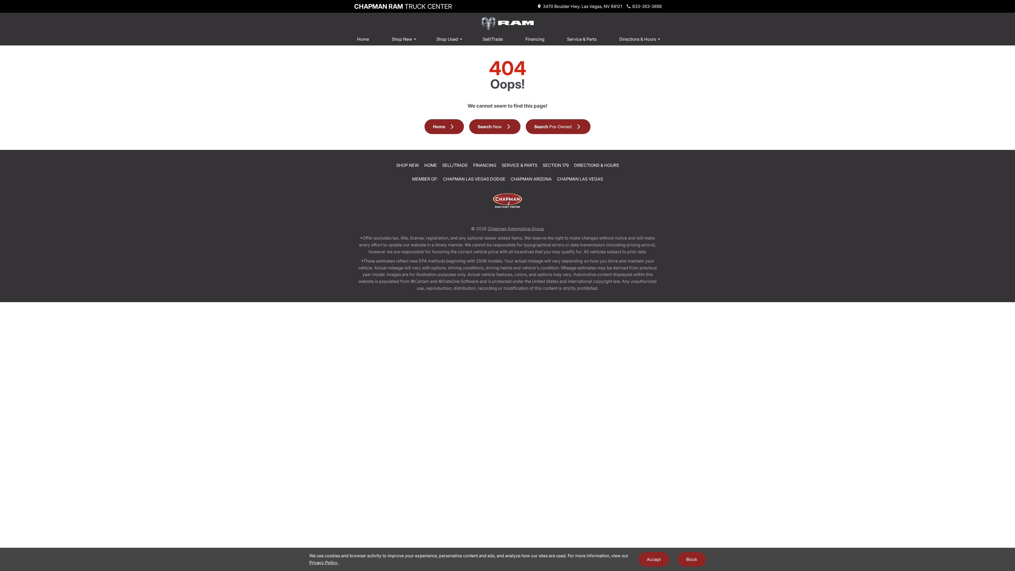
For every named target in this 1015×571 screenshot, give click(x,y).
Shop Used (447, 39)
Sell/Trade (493, 39)
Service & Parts (582, 39)
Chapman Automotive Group (516, 228)
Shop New (402, 39)
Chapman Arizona (531, 179)
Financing (535, 39)
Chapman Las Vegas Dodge (474, 179)
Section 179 (556, 165)
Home (363, 39)
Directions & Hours (637, 39)
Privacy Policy (323, 562)
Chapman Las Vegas (580, 179)
